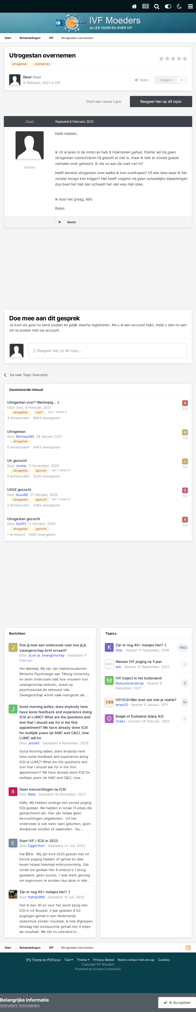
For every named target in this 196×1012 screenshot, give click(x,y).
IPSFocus (53, 960)
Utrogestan (16, 432)
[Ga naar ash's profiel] (109, 664)
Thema (82, 960)
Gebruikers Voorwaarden (20, 1005)
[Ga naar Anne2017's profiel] (185, 403)
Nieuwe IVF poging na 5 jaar (139, 662)
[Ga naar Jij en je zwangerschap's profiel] (13, 647)
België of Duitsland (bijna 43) (140, 716)
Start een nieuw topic (103, 101)
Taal (67, 960)
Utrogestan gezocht (23, 519)
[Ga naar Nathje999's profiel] (13, 894)
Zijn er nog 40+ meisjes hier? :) (44, 892)
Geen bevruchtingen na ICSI (42, 789)
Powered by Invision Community (98, 969)
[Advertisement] (63, 268)
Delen (143, 80)
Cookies (164, 960)
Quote (71, 222)
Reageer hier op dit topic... (59, 350)
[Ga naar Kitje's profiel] (109, 647)
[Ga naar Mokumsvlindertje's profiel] (109, 680)
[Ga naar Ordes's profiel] (109, 718)
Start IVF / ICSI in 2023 (38, 841)
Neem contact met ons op (136, 960)
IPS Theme (34, 960)
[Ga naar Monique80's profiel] (185, 432)
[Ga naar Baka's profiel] (13, 791)
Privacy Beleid (103, 960)
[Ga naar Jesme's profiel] (185, 461)
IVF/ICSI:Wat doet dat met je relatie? (146, 700)
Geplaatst (66, 743)
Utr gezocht (17, 461)
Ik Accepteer (179, 1002)
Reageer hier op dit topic (161, 101)
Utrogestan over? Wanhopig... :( (33, 402)
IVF (57, 82)
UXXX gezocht (19, 490)
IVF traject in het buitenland (139, 678)
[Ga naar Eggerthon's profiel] (13, 843)
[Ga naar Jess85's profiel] (13, 709)
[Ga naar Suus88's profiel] (185, 490)
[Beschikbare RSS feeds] (188, 947)
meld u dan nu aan (171, 325)
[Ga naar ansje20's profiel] (109, 702)
